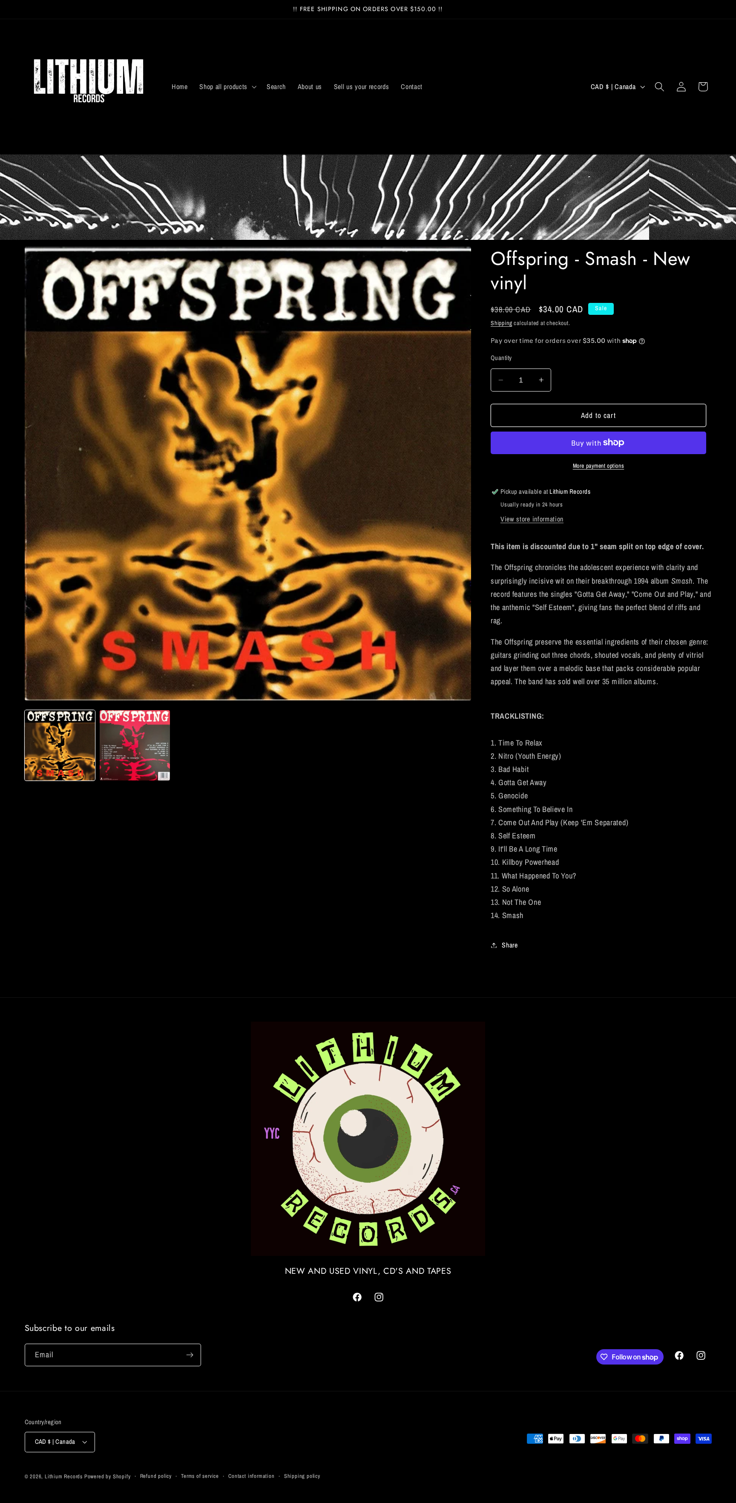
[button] (227, 86)
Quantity (501, 358)
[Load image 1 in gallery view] (60, 745)
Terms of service (200, 1476)
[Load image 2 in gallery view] (135, 745)
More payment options (598, 465)
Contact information (251, 1476)
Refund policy (156, 1476)
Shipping (501, 323)
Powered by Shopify (107, 1476)
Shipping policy (302, 1476)
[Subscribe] (190, 1355)
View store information (532, 519)
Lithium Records (64, 1476)
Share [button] (510, 945)
